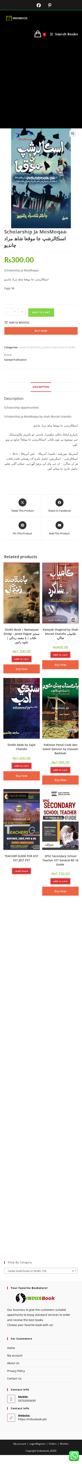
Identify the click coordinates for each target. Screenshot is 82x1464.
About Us (13, 1363)
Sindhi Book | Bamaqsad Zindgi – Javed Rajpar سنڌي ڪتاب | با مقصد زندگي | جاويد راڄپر (21, 636)
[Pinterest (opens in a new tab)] (46, 5)
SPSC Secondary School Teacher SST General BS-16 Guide (60, 860)
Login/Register (37, 1443)
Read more (21, 871)
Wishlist (64, 1443)
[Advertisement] (41, 85)
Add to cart (41, 312)
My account (14, 1355)
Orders (53, 1443)
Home (11, 1348)
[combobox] (41, 1270)
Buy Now (41, 331)
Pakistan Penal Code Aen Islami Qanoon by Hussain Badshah (60, 749)
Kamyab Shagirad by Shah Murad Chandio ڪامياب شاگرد (60, 634)
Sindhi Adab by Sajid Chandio (21, 747)
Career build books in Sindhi (58, 347)
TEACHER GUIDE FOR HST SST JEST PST (21, 858)
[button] (72, 133)
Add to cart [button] (21, 659)
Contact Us (14, 1378)
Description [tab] (41, 387)
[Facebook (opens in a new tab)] (36, 5)
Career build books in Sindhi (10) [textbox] (40, 1271)
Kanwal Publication (15, 359)
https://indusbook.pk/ (32, 1419)
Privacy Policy (16, 1371)
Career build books (30, 347)
